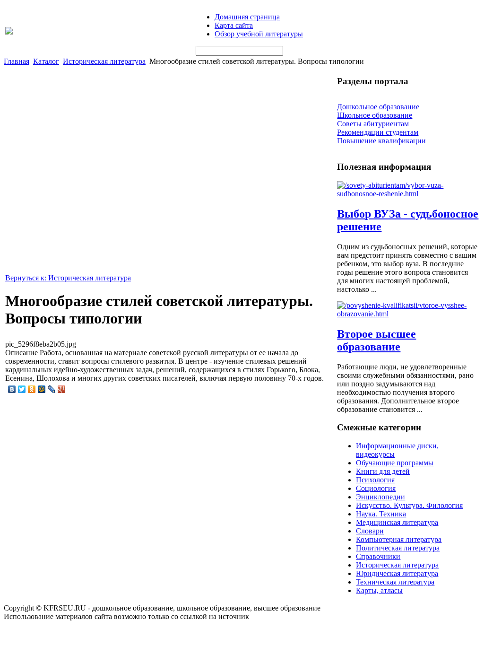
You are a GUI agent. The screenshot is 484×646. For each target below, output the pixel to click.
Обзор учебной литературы (259, 34)
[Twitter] (22, 389)
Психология (375, 480)
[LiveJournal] (52, 389)
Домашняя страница (247, 17)
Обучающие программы (394, 463)
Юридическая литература (397, 573)
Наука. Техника (381, 514)
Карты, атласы (379, 590)
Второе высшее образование (376, 340)
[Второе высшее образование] (408, 314)
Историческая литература (104, 61)
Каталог (46, 61)
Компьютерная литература (398, 539)
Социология (376, 488)
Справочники (378, 556)
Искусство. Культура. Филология (409, 505)
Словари (370, 531)
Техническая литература (395, 582)
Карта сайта (234, 25)
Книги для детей (383, 471)
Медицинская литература (397, 522)
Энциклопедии (380, 497)
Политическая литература (398, 548)
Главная (16, 61)
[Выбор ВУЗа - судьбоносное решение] (408, 194)
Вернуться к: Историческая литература (68, 278)
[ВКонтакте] (12, 389)
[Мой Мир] (42, 389)
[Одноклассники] (32, 389)
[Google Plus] (62, 389)
